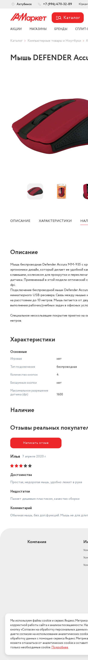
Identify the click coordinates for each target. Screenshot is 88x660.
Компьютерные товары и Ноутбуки (54, 40)
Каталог (16, 40)
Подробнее (59, 647)
